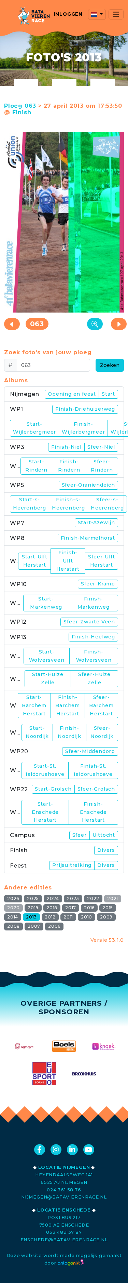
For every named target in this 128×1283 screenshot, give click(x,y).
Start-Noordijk (37, 732)
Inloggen (68, 14)
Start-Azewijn (96, 522)
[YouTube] (88, 1149)
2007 (34, 926)
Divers (106, 850)
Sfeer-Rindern (102, 466)
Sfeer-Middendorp (90, 751)
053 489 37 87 (64, 1232)
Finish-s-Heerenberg (68, 504)
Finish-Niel (66, 447)
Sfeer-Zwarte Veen (89, 622)
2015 (107, 907)
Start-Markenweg (46, 603)
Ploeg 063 (20, 106)
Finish (21, 112)
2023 (73, 898)
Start (108, 394)
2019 (33, 907)
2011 (68, 917)
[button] (97, 14)
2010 (86, 917)
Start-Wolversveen (47, 656)
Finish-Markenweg (93, 603)
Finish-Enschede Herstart (93, 812)
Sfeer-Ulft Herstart (101, 561)
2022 (93, 898)
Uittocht (104, 835)
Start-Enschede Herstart (45, 812)
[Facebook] (39, 1149)
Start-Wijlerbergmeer (34, 428)
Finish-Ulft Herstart (67, 561)
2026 (13, 898)
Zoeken (109, 365)
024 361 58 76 (64, 1189)
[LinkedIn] (72, 1149)
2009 (106, 917)
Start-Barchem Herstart (34, 705)
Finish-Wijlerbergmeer (83, 428)
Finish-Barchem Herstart (67, 705)
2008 (13, 926)
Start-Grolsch (53, 789)
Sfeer (79, 835)
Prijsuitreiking (71, 865)
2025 (33, 898)
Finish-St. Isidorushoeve (93, 770)
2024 (53, 898)
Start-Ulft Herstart (34, 561)
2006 (54, 926)
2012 (50, 917)
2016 (89, 907)
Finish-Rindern (69, 466)
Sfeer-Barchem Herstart (101, 705)
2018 (51, 907)
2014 (12, 917)
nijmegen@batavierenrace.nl (64, 1197)
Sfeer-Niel (101, 447)
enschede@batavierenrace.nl (64, 1239)
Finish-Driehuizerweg (85, 409)
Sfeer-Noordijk (102, 732)
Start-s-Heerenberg (29, 504)
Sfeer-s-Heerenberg (107, 504)
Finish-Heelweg (93, 637)
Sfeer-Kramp (98, 584)
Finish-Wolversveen (94, 656)
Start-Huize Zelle (47, 678)
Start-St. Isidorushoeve (45, 770)
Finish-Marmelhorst (88, 538)
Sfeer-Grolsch (96, 789)
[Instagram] (56, 1149)
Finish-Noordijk (69, 732)
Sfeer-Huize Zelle (94, 678)
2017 (70, 907)
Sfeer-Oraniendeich (88, 485)
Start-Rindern (36, 466)
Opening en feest (72, 394)
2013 (31, 917)
